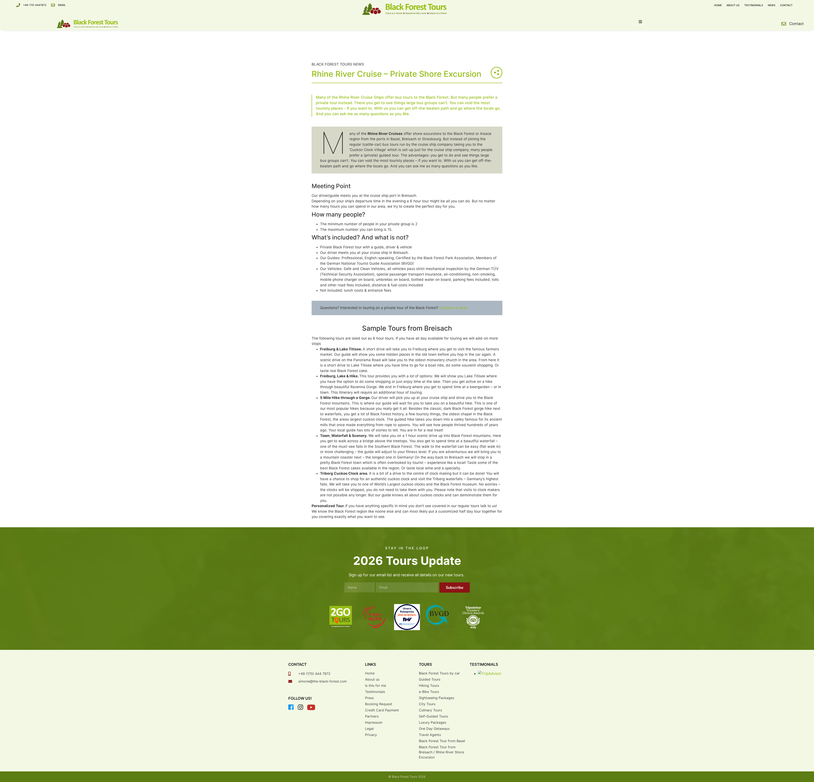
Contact (786, 5)
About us (733, 5)
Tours (425, 664)
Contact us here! (453, 308)
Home (718, 5)
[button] (640, 21)
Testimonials (753, 5)
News (771, 5)
